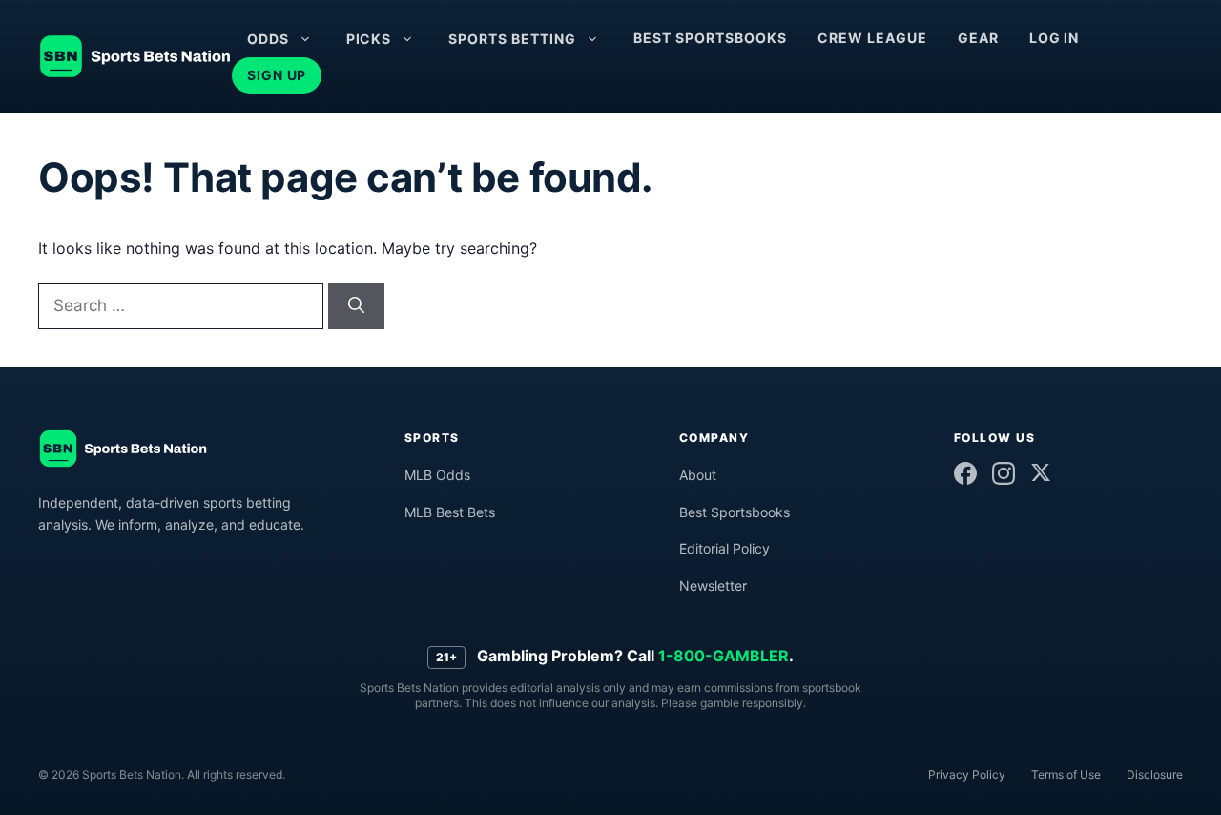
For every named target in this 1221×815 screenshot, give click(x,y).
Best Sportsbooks (710, 38)
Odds (268, 39)
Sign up (277, 75)
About (697, 475)
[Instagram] (1003, 473)
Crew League (872, 38)
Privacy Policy (966, 774)
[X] (1040, 472)
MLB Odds (437, 475)
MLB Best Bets (449, 512)
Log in (1054, 38)
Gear (978, 38)
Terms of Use (1066, 774)
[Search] (356, 306)
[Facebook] (965, 473)
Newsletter (713, 585)
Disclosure (1155, 774)
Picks (369, 39)
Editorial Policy (724, 548)
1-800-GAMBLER (723, 655)
